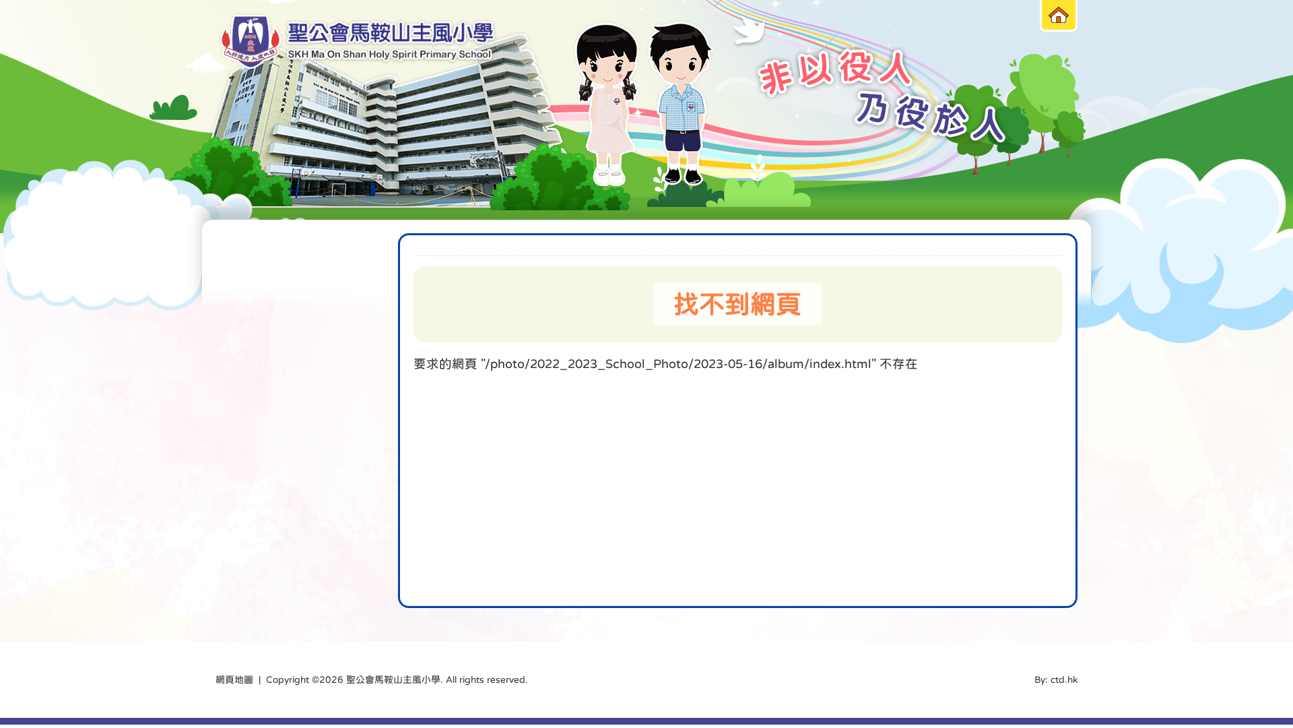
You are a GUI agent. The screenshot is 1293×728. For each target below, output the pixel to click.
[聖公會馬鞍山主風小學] (358, 42)
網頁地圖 (234, 679)
